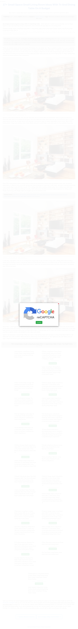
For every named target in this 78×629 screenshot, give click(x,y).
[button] (39, 314)
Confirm (39, 322)
